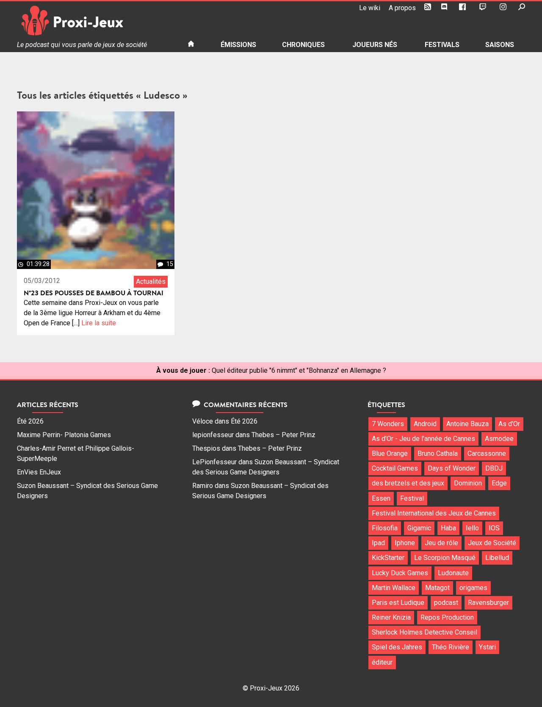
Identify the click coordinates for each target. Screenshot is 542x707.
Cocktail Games (395, 468)
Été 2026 (30, 421)
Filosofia (385, 528)
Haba (448, 528)
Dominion (468, 483)
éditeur (382, 662)
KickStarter (388, 558)
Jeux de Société (492, 543)
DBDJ (494, 468)
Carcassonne (486, 453)
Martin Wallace (393, 588)
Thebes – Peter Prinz (283, 435)
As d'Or (509, 424)
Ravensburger (488, 603)
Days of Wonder (452, 468)
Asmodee (499, 439)
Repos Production (447, 617)
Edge (499, 483)
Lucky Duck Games (400, 573)
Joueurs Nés (374, 45)
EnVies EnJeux (39, 472)
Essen (381, 498)
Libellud (497, 558)
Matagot (437, 588)
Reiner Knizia (391, 617)
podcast (446, 603)
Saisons (499, 45)
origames (473, 588)
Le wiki (369, 8)
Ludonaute (453, 573)
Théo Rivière (450, 647)
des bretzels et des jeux (408, 483)
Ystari (487, 647)
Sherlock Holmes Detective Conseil (424, 632)
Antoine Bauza (467, 424)
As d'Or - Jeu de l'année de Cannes (423, 439)
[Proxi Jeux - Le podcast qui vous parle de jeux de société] (95, 20)
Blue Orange (390, 453)
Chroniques (303, 45)
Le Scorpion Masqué (445, 558)
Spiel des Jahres (397, 647)
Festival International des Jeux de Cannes (434, 513)
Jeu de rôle (441, 543)
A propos (402, 8)
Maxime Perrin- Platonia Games (64, 435)
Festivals (442, 45)
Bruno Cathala (438, 453)
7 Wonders (388, 424)
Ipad (378, 543)
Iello (472, 528)
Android (425, 424)
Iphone (405, 543)
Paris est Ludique (398, 603)
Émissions (238, 45)
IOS (494, 528)
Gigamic (419, 528)
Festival (412, 498)
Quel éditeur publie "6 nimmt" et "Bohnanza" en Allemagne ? (299, 370)
